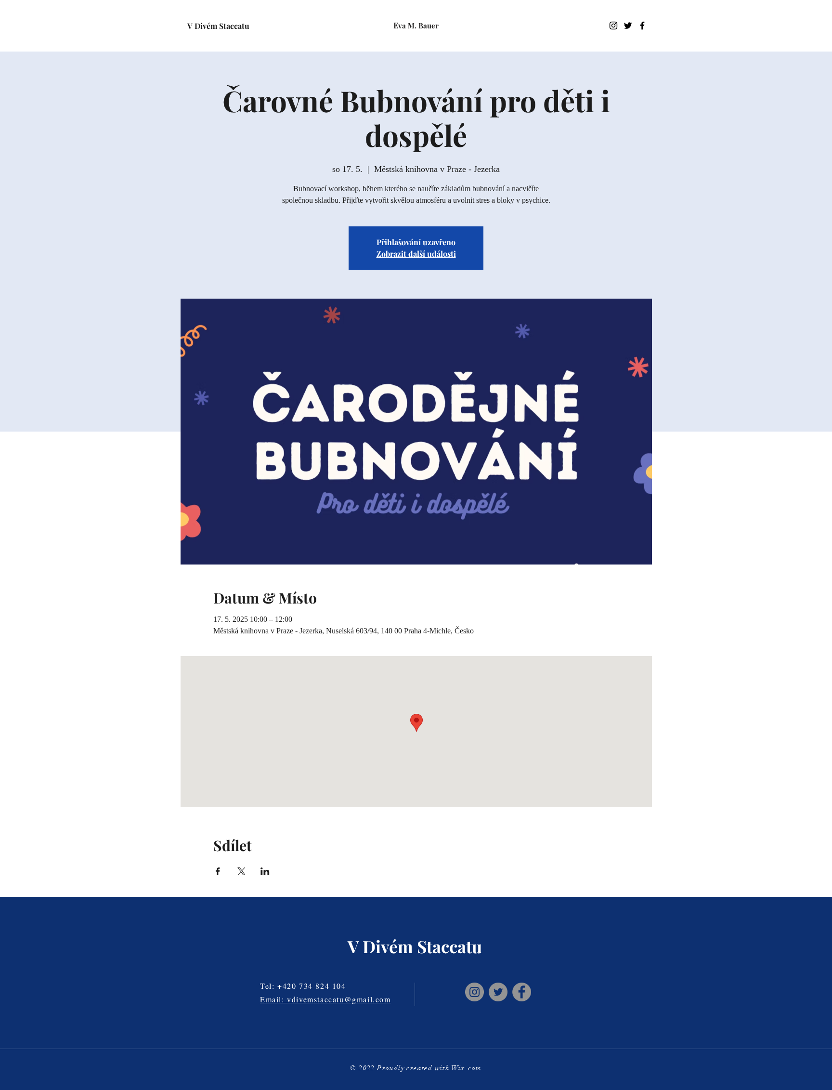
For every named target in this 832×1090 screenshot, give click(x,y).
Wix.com (467, 1068)
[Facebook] (521, 992)
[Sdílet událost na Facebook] (217, 871)
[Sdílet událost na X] (241, 871)
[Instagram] (613, 25)
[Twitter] (498, 992)
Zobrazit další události (416, 254)
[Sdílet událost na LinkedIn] (265, 871)
